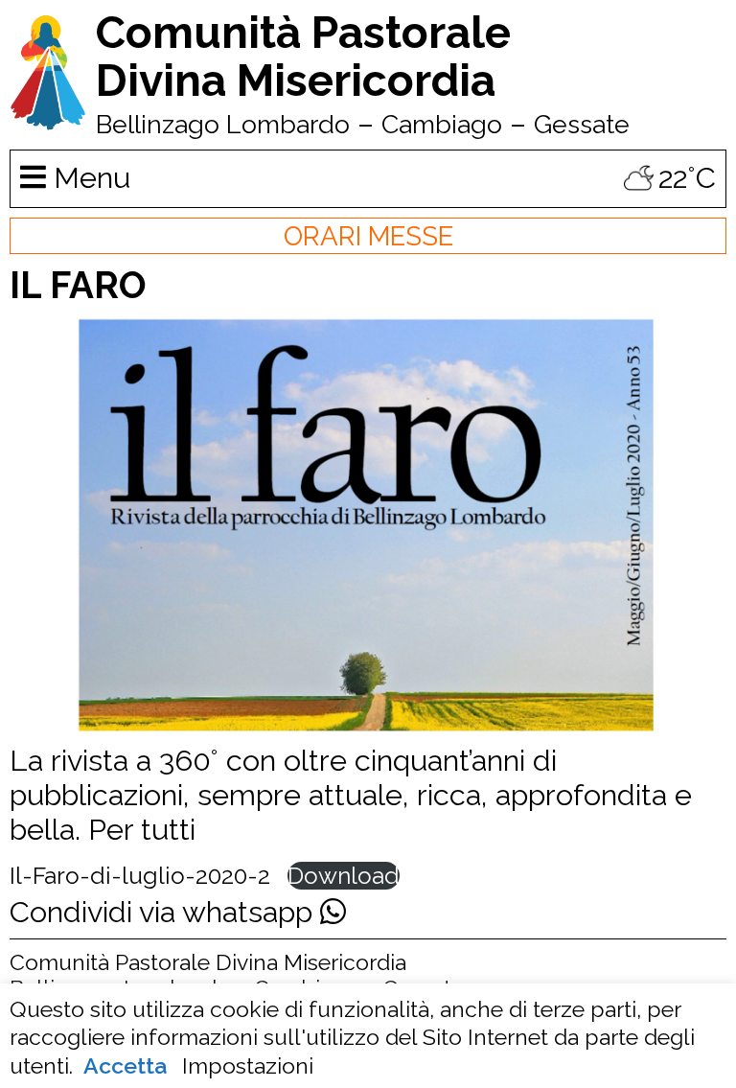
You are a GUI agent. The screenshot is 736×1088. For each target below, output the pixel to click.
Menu (88, 177)
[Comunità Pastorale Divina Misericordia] (48, 121)
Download (344, 876)
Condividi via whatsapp (165, 911)
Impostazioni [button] (247, 1065)
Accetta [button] (125, 1065)
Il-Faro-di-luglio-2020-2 (140, 876)
